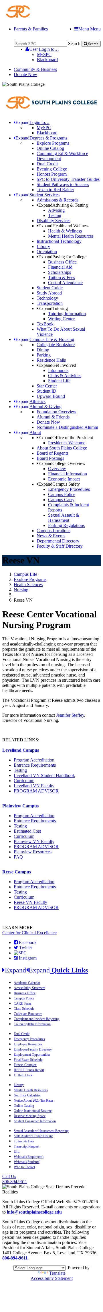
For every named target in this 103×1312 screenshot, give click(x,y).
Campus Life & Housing (44, 339)
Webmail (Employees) (28, 1157)
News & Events (51, 535)
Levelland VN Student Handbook (44, 775)
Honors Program (52, 174)
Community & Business (35, 69)
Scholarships (59, 272)
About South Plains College (62, 447)
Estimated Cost (27, 831)
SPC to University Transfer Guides (68, 179)
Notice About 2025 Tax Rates (34, 1100)
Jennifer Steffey (70, 715)
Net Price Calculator (27, 1095)
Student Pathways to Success (63, 184)
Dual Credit (47, 163)
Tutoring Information (67, 313)
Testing (54, 215)
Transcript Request (26, 1146)
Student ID (46, 391)
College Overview (62, 463)
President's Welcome (66, 442)
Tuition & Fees (61, 277)
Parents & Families (31, 28)
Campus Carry (61, 499)
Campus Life (25, 574)
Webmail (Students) (27, 1162)
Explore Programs (53, 143)
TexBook (45, 323)
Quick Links (46, 970)
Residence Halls (51, 360)
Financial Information (67, 473)
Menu (89, 28)
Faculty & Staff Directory (60, 546)
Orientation (47, 251)
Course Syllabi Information (32, 1024)
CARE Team (22, 1003)
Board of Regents (52, 453)
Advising (56, 210)
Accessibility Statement (29, 988)
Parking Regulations (66, 525)
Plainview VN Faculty (34, 841)
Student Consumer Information (35, 1121)
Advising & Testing (63, 205)
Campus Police (61, 494)
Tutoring (53, 308)
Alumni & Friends (53, 416)
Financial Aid (60, 267)
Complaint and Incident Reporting (37, 1019)
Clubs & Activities (64, 375)
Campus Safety (59, 484)
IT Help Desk (23, 1075)
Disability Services (53, 220)
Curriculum (24, 780)
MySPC (44, 54)
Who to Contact (24, 1167)
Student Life (59, 380)
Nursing (21, 589)
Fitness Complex (25, 1065)
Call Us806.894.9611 (14, 1179)
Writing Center (61, 318)
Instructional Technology (59, 241)
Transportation (50, 303)
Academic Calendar (27, 983)
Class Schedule (24, 1009)
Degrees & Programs (41, 137)
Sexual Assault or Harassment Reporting (41, 1131)
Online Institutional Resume (33, 1111)
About (28, 432)
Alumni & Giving (38, 406)
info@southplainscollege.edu (34, 1212)
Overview (57, 468)
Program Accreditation (34, 759)
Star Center (47, 385)
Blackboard (47, 59)
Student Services (37, 194)
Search (74, 43)
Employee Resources (28, 1044)
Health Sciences (28, 584)
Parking (44, 354)
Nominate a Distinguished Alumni (67, 427)
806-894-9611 (15, 1257)
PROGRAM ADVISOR (36, 790)
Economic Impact (64, 478)
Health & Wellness (65, 230)
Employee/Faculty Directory (33, 1049)
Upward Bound (51, 396)
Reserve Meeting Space (29, 1116)
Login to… (44, 49)
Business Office (62, 261)
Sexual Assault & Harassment (63, 518)
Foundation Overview (56, 411)
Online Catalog (50, 148)
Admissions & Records (57, 199)
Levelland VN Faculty (34, 785)
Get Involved (57, 365)
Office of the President (65, 437)
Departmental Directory (58, 540)
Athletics (30, 401)
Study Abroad (49, 292)
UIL (16, 1152)
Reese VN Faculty (30, 902)
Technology (47, 298)
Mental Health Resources (71, 236)
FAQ (18, 856)
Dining (43, 349)
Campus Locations (53, 530)
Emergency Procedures (69, 489)
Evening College (52, 168)
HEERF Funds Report (29, 1070)
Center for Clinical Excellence (29, 932)
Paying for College (62, 256)
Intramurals (58, 370)
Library (43, 246)
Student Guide (50, 287)
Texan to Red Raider (55, 189)
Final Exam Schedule (28, 1060)
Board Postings (50, 458)
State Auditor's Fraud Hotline (33, 1136)
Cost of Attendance (65, 282)
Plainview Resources (33, 851)
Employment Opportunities (32, 1055)
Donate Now (25, 74)
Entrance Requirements (35, 765)
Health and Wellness (63, 225)
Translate (57, 1273)
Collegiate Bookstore (56, 344)
